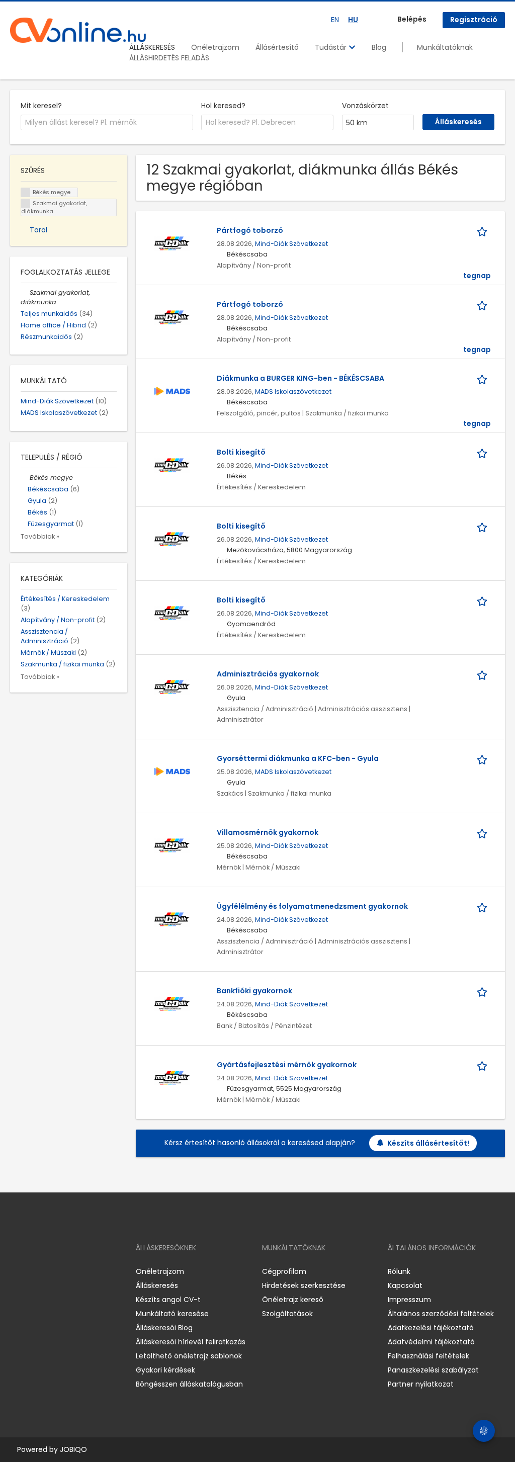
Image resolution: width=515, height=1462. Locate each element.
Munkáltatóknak (445, 47)
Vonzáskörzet (365, 106)
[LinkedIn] (50, 1271)
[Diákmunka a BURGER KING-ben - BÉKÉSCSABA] (172, 391)
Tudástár (332, 47)
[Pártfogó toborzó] (172, 243)
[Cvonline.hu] (78, 30)
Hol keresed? (223, 106)
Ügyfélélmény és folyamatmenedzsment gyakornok (312, 906)
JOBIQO (73, 1449)
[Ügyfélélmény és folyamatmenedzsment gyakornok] (172, 919)
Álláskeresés (157, 1285)
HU (353, 20)
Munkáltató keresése (172, 1314)
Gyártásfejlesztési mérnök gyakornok (287, 1065)
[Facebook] (17, 1271)
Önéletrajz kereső (292, 1300)
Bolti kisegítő (241, 452)
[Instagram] (34, 1271)
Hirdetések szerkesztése (304, 1285)
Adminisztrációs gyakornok (268, 674)
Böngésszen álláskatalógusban (189, 1384)
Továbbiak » (40, 536)
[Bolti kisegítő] (172, 465)
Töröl (38, 230)
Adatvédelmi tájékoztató (431, 1342)
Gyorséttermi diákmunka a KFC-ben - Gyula (298, 758)
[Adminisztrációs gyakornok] (172, 686)
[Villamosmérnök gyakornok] (172, 845)
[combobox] (107, 123)
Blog (379, 47)
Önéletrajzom (215, 47)
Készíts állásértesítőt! (428, 1143)
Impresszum (409, 1300)
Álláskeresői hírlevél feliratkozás (190, 1342)
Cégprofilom (284, 1271)
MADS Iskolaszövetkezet (293, 391)
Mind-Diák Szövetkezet (291, 243)
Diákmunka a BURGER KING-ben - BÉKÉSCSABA (300, 378)
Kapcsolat (405, 1285)
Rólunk (399, 1271)
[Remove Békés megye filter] (25, 477)
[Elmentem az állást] (484, 230)
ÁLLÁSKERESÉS (152, 47)
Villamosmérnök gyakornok (267, 832)
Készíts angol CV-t (168, 1300)
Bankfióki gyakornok (254, 991)
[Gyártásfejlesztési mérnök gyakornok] (172, 1077)
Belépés (411, 19)
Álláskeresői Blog (164, 1328)
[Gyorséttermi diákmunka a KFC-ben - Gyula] (172, 771)
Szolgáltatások (287, 1314)
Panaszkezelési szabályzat (433, 1370)
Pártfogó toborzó (250, 230)
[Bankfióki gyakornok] (172, 1003)
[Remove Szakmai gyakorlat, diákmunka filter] (25, 292)
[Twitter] (65, 1271)
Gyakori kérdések (165, 1370)
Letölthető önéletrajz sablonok (189, 1356)
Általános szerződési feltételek (441, 1314)
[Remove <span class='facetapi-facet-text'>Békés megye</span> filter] (25, 192)
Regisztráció (473, 20)
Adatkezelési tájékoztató (431, 1328)
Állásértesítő (277, 47)
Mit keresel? (41, 106)
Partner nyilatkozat (421, 1384)
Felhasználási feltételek (428, 1356)
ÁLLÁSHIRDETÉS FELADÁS (169, 58)
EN (335, 20)
